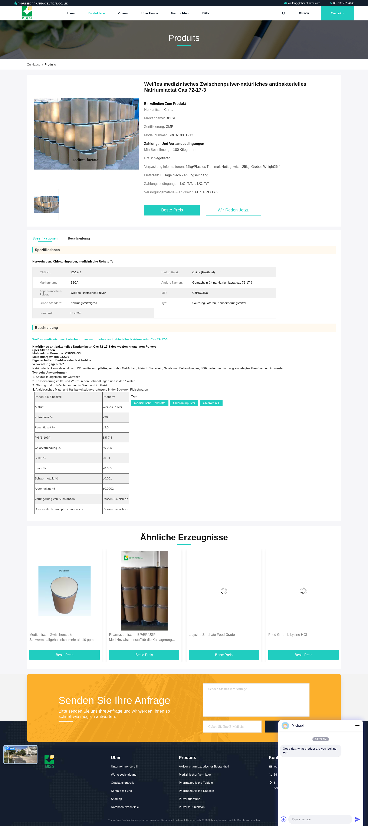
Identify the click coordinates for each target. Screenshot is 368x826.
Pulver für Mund (189, 798)
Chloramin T (211, 403)
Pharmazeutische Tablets (196, 782)
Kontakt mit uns (121, 790)
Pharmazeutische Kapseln (196, 790)
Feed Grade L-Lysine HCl (287, 634)
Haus (71, 13)
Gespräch (337, 13)
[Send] (357, 819)
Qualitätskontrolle (122, 782)
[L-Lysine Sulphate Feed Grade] (224, 591)
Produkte (95, 13)
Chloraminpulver (184, 403)
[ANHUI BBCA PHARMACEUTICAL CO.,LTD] (27, 13)
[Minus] (357, 725)
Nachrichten (180, 13)
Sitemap (116, 798)
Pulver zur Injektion (192, 807)
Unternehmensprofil (124, 766)
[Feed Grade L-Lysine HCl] (303, 591)
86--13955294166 (343, 3)
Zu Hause (33, 64)
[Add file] (284, 819)
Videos (123, 13)
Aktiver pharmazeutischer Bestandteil (204, 766)
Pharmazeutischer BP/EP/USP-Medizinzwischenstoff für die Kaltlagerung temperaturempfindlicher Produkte (140, 637)
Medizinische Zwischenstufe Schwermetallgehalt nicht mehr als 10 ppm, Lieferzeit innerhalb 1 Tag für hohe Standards (63, 637)
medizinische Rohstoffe (149, 403)
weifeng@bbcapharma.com (304, 3)
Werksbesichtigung (124, 774)
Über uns (148, 13)
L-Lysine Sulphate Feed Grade (212, 634)
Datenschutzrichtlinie (125, 807)
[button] (35, 601)
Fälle (205, 13)
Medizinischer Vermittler (195, 774)
